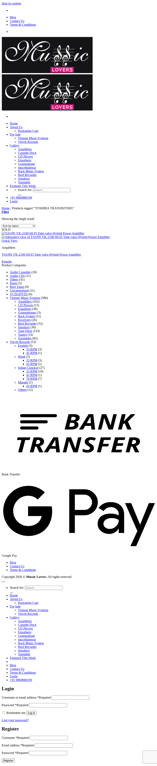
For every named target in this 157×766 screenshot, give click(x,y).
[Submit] (19, 195)
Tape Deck (25, 331)
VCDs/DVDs (19, 294)
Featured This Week (23, 186)
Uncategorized (19, 290)
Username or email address (26, 697)
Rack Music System (31, 171)
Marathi (23, 382)
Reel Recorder (27, 175)
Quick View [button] (9, 240)
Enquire (7, 261)
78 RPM (31, 378)
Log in (31, 713)
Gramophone (26, 164)
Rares (13, 283)
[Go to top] (3, 581)
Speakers (24, 178)
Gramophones (27, 312)
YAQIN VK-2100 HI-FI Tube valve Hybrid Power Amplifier (41, 254)
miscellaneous (27, 167)
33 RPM (31, 349)
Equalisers (24, 160)
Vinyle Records (28, 142)
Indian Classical (28, 367)
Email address (18, 745)
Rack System (26, 316)
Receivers (24, 320)
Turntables (24, 338)
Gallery (14, 145)
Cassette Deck (27, 153)
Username (15, 737)
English (23, 345)
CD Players (25, 156)
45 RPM (31, 353)
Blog (13, 17)
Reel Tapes (17, 287)
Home (14, 123)
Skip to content (11, 3)
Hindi (21, 356)
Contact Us (17, 21)
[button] (14, 201)
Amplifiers (25, 149)
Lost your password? (15, 720)
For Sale (15, 134)
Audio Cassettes (20, 272)
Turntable (24, 182)
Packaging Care (28, 131)
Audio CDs (17, 276)
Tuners (22, 334)
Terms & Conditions (23, 24)
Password (15, 705)
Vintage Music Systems (33, 138)
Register (8, 760)
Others (14, 279)
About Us (16, 127)
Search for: (25, 190)
